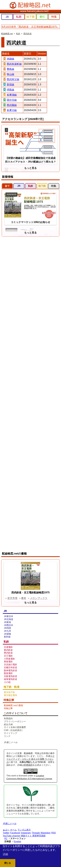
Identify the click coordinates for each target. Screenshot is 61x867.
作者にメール (11, 742)
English (17, 841)
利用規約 (28, 765)
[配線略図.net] (30, 5)
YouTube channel (11, 835)
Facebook (15, 832)
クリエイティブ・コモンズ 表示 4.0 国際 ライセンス (30, 759)
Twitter (6, 832)
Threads (36, 832)
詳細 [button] (5, 854)
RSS (53, 832)
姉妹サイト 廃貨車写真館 (33, 835)
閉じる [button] (7, 863)
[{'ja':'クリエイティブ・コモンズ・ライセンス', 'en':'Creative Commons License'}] (30, 773)
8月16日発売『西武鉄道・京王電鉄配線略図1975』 (30, 26)
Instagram (26, 832)
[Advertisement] (30, 269)
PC (5, 838)
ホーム (13, 829)
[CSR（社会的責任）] (30, 801)
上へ (7, 829)
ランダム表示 (24, 829)
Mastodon (46, 832)
